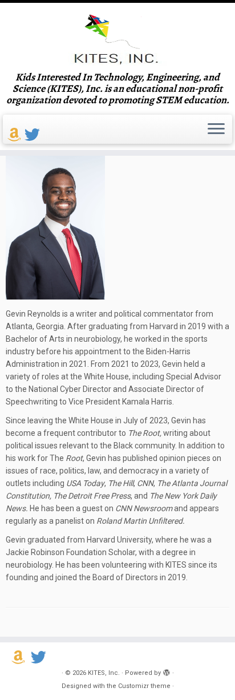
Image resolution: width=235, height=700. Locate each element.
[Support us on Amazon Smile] (16, 135)
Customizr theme (144, 686)
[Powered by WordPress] (167, 671)
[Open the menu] (216, 129)
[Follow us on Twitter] (34, 135)
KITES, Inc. (104, 673)
